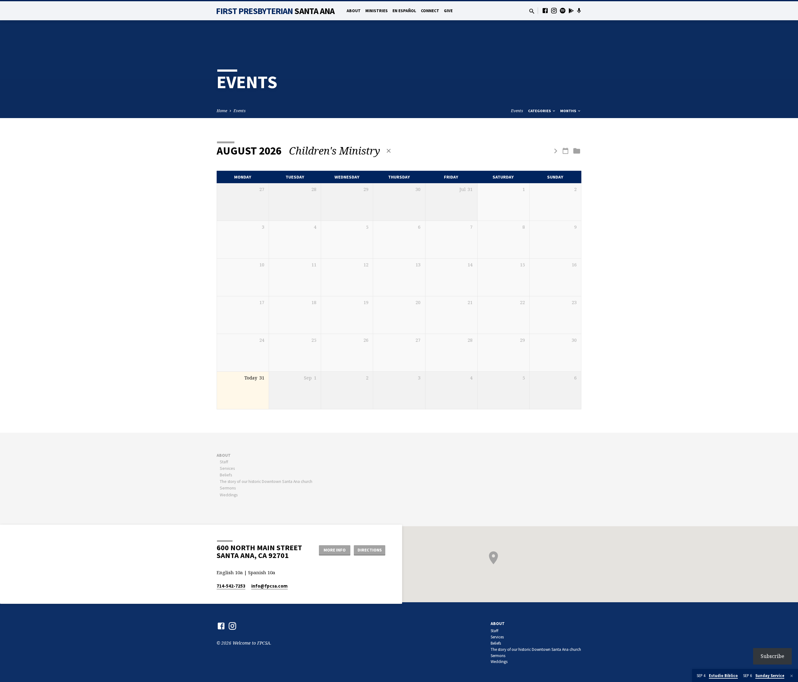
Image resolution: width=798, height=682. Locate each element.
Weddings (229, 495)
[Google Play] (571, 10)
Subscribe (772, 656)
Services (227, 468)
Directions (370, 550)
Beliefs (226, 475)
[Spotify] (562, 10)
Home (222, 110)
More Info (335, 550)
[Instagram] (553, 10)
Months (568, 110)
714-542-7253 (231, 586)
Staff (224, 462)
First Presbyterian (275, 11)
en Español (404, 10)
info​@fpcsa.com (269, 586)
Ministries (376, 10)
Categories (540, 110)
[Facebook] (545, 10)
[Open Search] (531, 11)
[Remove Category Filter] (388, 150)
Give (448, 10)
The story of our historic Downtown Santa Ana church (266, 481)
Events (239, 110)
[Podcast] (579, 10)
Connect (430, 10)
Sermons (228, 488)
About (354, 10)
